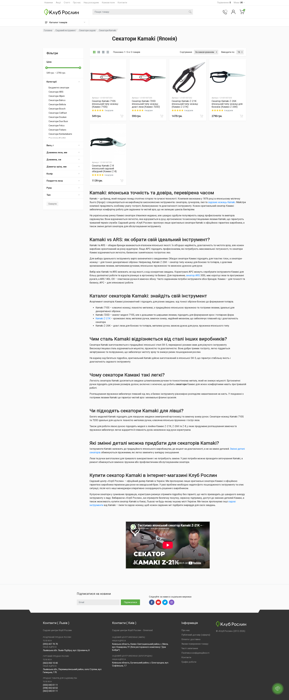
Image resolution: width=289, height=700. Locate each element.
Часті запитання (189, 648)
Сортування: (186, 52)
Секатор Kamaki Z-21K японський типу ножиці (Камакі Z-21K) (185, 104)
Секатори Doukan (58, 117)
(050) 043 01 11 (50, 685)
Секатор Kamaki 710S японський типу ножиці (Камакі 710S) (105, 104)
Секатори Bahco (57, 100)
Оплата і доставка (190, 639)
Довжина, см (54, 159)
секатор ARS (193, 275)
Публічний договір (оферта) (195, 634)
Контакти (122, 3)
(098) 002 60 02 (50, 688)
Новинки (48, 3)
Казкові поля (108, 3)
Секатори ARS (56, 91)
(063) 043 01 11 (50, 691)
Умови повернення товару (194, 643)
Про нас (77, 3)
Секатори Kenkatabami (60, 134)
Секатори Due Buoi (58, 121)
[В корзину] (121, 116)
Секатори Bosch (57, 108)
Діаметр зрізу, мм (57, 166)
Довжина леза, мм (57, 152)
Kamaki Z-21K (103, 318)
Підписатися (130, 602)
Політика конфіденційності (195, 653)
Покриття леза (55, 180)
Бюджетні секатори (59, 87)
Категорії (52, 81)
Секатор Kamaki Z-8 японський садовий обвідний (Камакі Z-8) (104, 168)
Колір (50, 173)
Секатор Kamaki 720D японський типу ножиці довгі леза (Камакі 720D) (146, 104)
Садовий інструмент (66, 30)
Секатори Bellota (57, 104)
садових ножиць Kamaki (221, 202)
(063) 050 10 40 (50, 663)
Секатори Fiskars (57, 129)
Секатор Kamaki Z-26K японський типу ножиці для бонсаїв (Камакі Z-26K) (227, 104)
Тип (49, 195)
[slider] (46, 68)
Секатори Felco (57, 125)
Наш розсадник (91, 3)
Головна (48, 30)
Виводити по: (228, 52)
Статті (67, 3)
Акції (58, 3)
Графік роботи (188, 662)
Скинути (52, 204)
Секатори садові (87, 30)
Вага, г (50, 145)
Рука (49, 188)
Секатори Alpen (57, 96)
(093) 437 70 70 (50, 644)
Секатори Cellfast (58, 113)
